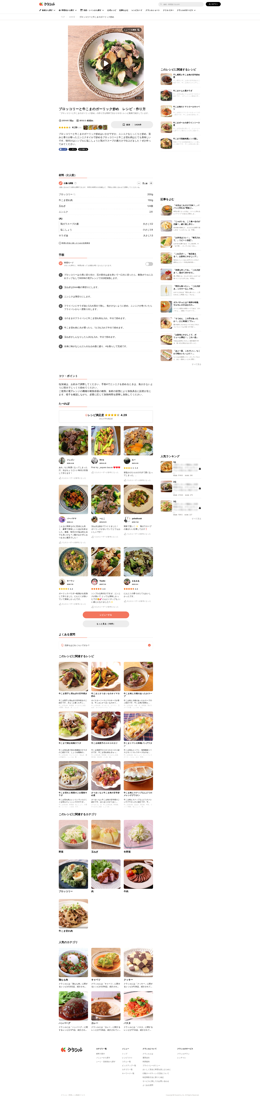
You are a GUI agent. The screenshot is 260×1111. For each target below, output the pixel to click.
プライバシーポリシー (151, 1065)
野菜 (61, 851)
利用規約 (146, 1061)
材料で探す (100, 1054)
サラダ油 (63, 235)
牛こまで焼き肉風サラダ (70, 743)
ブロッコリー (66, 194)
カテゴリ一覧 (127, 1069)
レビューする (106, 615)
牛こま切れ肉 (66, 200)
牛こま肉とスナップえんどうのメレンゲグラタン (138, 793)
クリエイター (168, 10)
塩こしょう (66, 229)
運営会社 (146, 1058)
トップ (124, 1054)
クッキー (128, 979)
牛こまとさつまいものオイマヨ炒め (105, 694)
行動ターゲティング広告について (156, 1073)
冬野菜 (127, 851)
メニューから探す (103, 1058)
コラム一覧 (126, 1061)
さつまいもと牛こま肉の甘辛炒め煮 (105, 793)
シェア (64, 149)
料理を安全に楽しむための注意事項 (76, 243)
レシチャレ (181, 1058)
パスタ (127, 1023)
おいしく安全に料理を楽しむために (157, 1069)
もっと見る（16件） (106, 624)
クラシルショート (153, 10)
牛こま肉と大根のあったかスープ (138, 694)
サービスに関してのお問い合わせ (156, 1081)
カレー (94, 1023)
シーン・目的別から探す (106, 1061)
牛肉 (126, 891)
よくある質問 (148, 1085)
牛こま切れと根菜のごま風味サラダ (73, 793)
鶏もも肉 (63, 979)
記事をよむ (123, 10)
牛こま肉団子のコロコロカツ (104, 743)
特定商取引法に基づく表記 (153, 1077)
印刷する (84, 149)
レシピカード (137, 10)
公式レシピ (111, 10)
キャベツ (96, 979)
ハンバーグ (64, 1023)
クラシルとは (148, 1054)
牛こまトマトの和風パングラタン (138, 744)
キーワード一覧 (128, 1073)
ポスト (74, 149)
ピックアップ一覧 (129, 1065)
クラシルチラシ (183, 1054)
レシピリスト (127, 1058)
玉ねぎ (62, 206)
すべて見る (196, 364)
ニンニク (63, 211)
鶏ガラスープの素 (69, 224)
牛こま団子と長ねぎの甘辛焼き (73, 693)
